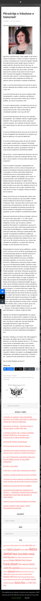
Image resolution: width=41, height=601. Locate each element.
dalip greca (28, 553)
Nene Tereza (19, 574)
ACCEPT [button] (27, 598)
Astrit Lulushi (13, 549)
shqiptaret (11, 583)
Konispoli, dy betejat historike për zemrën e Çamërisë (19, 475)
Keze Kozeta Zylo (29, 568)
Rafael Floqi (17, 577)
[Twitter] (2, 296)
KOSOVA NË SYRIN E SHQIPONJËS (15, 442)
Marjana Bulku (24, 571)
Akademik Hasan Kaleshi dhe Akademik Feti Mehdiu (19, 501)
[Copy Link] (2, 301)
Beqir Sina (17, 553)
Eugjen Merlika (15, 560)
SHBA (23, 579)
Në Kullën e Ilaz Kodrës (10, 466)
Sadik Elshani (17, 579)
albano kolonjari (6, 545)
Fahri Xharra (27, 560)
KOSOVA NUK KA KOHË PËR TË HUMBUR (17, 486)
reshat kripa (10, 579)
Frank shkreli (10, 564)
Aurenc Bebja (24, 549)
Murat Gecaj (31, 571)
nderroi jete (6, 574)
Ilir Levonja (14, 567)
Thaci (26, 582)
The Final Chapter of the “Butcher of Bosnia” (17, 446)
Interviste (22, 568)
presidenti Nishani (27, 574)
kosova (11, 571)
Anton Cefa (21, 545)
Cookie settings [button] (16, 598)
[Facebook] (2, 291)
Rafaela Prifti (8, 576)
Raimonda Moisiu (26, 577)
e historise (21, 377)
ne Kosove (12, 574)
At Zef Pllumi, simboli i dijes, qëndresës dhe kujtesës (19, 470)
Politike (14, 375)
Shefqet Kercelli (30, 579)
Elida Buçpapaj (9, 557)
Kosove (17, 571)
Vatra (30, 582)
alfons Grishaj (14, 545)
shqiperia (6, 583)
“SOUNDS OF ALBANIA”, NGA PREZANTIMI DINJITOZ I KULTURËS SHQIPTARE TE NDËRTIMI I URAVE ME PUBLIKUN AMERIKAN (20, 419)
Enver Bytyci (25, 557)
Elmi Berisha (18, 557)
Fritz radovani (23, 564)
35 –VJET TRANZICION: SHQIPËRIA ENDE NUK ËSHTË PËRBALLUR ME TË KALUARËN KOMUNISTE (19, 459)
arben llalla (28, 545)
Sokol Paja (20, 582)
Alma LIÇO (15, 377)
